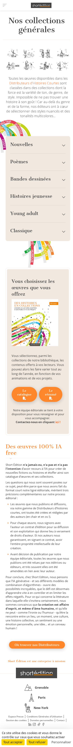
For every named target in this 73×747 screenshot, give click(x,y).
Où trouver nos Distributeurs (37, 645)
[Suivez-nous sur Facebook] (43, 724)
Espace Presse (16, 716)
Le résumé (50, 392)
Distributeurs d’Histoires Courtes (34, 83)
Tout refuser (37, 742)
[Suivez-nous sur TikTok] (39, 724)
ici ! (57, 422)
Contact (61, 720)
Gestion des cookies (16, 720)
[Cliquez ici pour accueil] (36, 673)
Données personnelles (41, 720)
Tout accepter (13, 742)
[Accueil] (41, 5)
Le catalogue (24, 392)
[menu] (4, 5)
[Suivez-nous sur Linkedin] (30, 724)
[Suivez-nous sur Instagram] (34, 724)
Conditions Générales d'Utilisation (44, 716)
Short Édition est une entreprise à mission (36, 661)
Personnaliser (61, 742)
